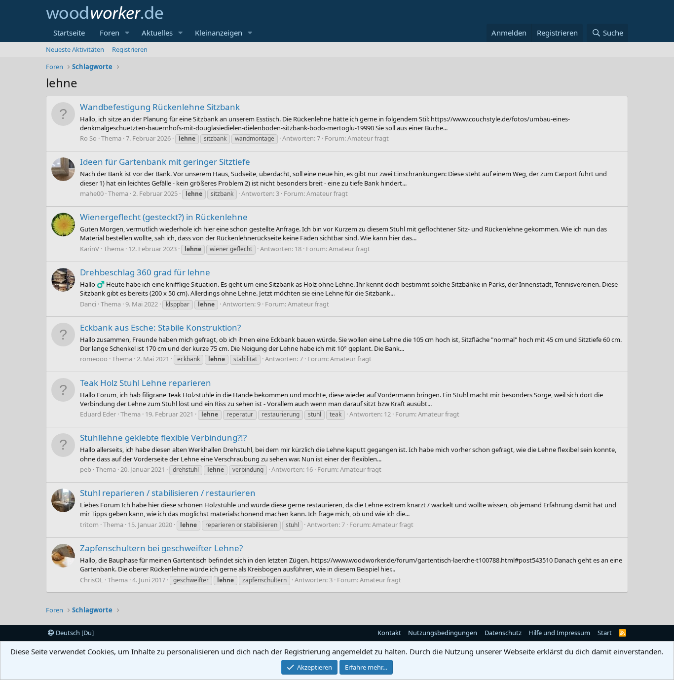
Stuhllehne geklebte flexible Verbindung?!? (163, 437)
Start (605, 632)
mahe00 (92, 193)
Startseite (69, 33)
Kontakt (389, 632)
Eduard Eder (98, 414)
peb (85, 469)
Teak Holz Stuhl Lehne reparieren (145, 382)
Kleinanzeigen (218, 33)
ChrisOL (91, 579)
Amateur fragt (368, 138)
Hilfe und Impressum (559, 632)
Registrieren (130, 49)
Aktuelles (157, 33)
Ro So (88, 138)
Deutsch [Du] (74, 632)
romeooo (94, 358)
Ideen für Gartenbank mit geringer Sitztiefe (165, 161)
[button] (127, 33)
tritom (89, 524)
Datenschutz (503, 632)
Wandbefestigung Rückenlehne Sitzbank (160, 107)
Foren (109, 33)
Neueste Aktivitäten (75, 49)
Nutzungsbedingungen (442, 632)
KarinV (89, 248)
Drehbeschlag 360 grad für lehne (145, 272)
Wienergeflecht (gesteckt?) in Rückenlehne (164, 217)
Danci (88, 304)
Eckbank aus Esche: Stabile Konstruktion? (160, 327)
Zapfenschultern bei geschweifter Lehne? (161, 548)
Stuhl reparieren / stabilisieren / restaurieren (168, 492)
